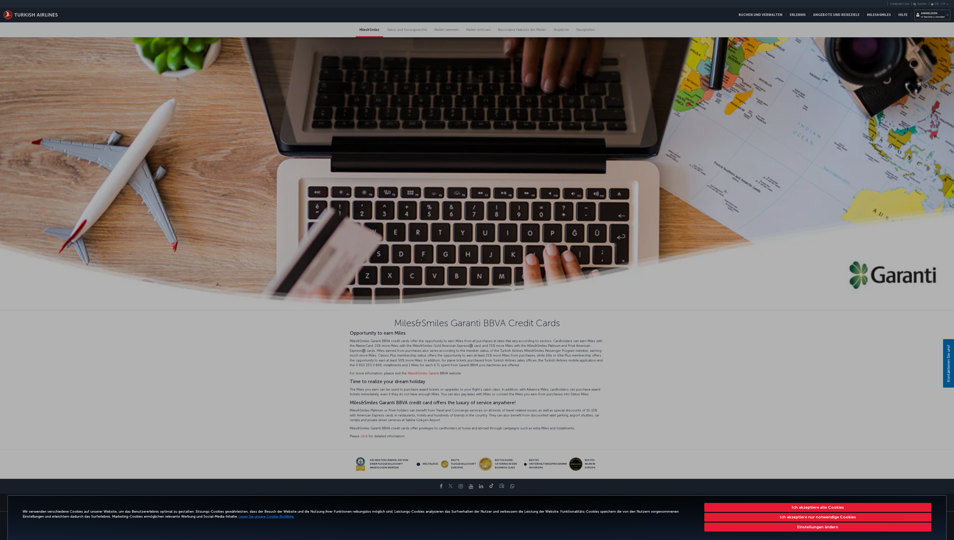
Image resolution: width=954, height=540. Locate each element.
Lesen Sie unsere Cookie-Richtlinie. (266, 516)
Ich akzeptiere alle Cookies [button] (818, 507)
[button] (818, 527)
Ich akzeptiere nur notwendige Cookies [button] (818, 517)
